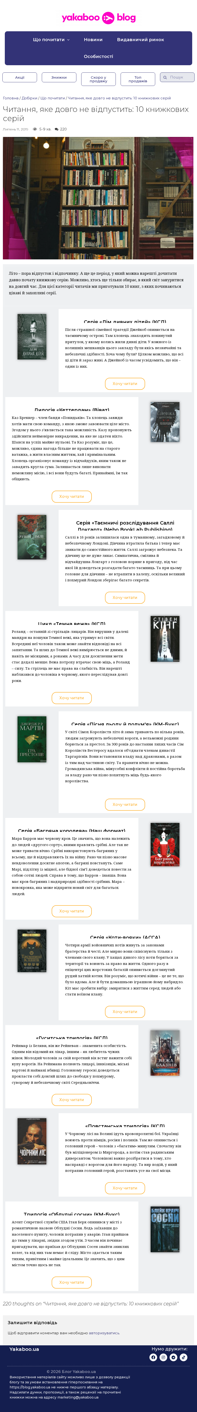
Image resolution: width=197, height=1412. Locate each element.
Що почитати (49, 39)
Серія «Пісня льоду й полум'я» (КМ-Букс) (125, 724)
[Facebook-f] (153, 1357)
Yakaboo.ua (24, 1349)
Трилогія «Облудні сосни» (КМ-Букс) (72, 1214)
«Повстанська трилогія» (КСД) (125, 1126)
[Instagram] (163, 1357)
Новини (93, 39)
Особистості (98, 56)
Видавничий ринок (140, 39)
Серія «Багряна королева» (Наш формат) (71, 831)
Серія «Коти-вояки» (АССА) (125, 937)
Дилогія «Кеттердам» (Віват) (71, 410)
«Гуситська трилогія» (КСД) (72, 1038)
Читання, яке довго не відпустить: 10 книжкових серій (119, 98)
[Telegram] (173, 1357)
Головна (10, 98)
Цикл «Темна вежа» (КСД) (71, 624)
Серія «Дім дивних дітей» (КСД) (125, 322)
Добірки (29, 98)
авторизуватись (104, 1333)
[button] (19, 77)
